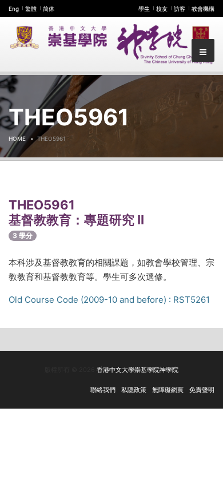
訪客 (179, 8)
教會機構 (203, 8)
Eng (14, 8)
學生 (144, 8)
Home (17, 138)
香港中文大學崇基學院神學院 (137, 370)
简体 (48, 8)
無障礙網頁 (168, 390)
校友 (162, 8)
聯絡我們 (103, 390)
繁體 (31, 8)
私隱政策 (133, 390)
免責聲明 (201, 390)
